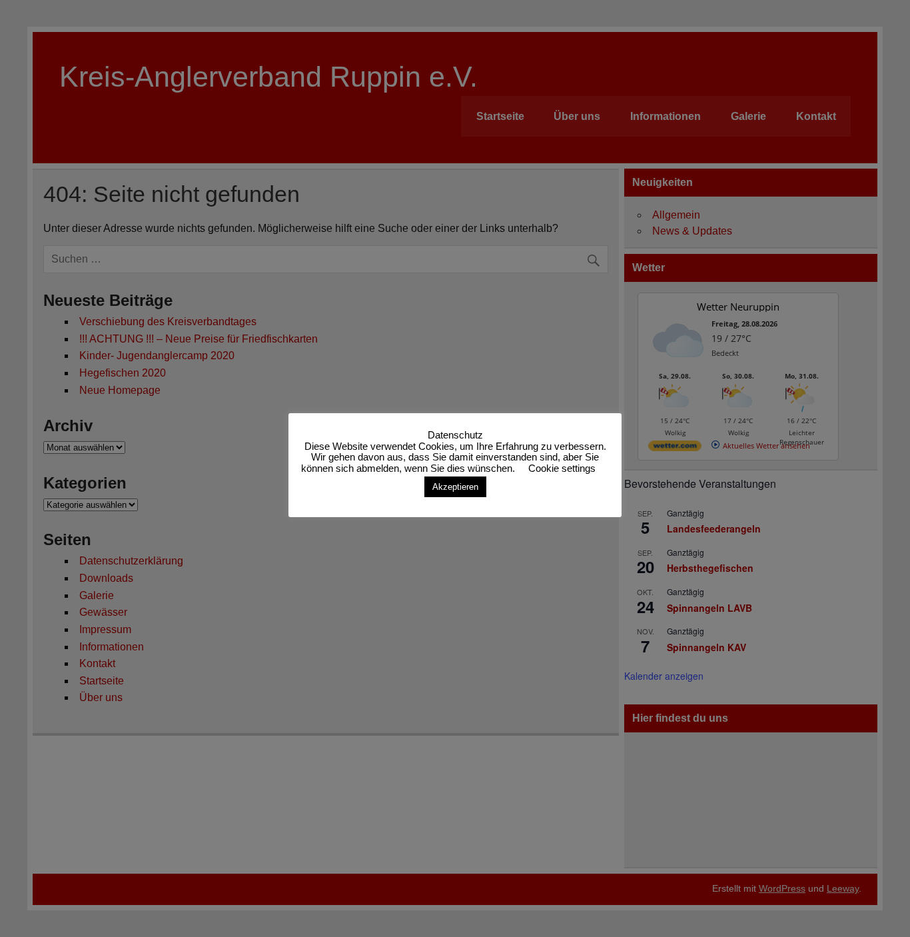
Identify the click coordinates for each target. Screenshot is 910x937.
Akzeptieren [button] (455, 487)
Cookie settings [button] (562, 468)
